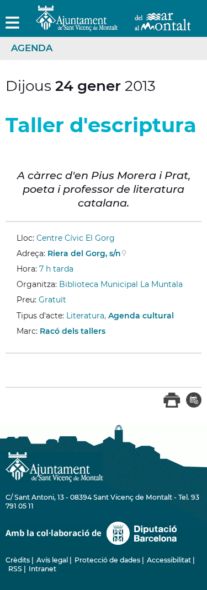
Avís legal (52, 560)
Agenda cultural (141, 316)
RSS (15, 569)
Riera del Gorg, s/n (84, 253)
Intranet (42, 569)
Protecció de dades (107, 560)
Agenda (31, 47)
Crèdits (18, 560)
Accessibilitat (169, 560)
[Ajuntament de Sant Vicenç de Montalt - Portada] (113, 25)
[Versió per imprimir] (172, 405)
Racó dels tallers (72, 331)
